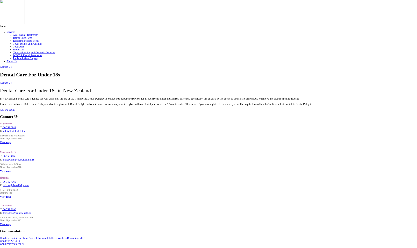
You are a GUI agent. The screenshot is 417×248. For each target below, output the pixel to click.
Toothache (18, 46)
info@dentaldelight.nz (14, 131)
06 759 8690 (9, 209)
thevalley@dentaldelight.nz (16, 213)
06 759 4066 (9, 156)
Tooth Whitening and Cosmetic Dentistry (34, 52)
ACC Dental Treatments (25, 35)
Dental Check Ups (22, 37)
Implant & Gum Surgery (25, 58)
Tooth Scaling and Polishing (27, 43)
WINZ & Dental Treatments (27, 55)
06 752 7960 (9, 181)
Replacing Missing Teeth (26, 40)
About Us (12, 61)
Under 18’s (18, 49)
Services (11, 32)
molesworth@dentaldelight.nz (18, 159)
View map (5, 142)
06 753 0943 (9, 127)
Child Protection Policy (12, 243)
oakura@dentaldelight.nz (16, 185)
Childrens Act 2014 (10, 241)
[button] (208, 26)
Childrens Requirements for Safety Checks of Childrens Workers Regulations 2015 (42, 238)
